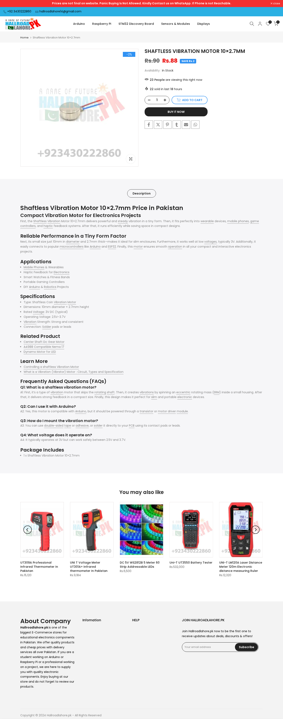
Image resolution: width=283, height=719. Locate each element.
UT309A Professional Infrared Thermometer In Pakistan (39, 566)
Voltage (38, 312)
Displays (203, 24)
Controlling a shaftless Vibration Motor (51, 367)
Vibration (53, 221)
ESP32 (112, 246)
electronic (184, 397)
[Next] (255, 530)
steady (123, 221)
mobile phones (238, 221)
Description (142, 193)
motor (138, 246)
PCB (131, 425)
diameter (73, 242)
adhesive (82, 425)
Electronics (61, 272)
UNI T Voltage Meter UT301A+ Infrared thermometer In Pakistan (89, 566)
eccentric (183, 392)
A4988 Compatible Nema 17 (44, 347)
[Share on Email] (186, 124)
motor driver (167, 411)
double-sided (53, 425)
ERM (216, 392)
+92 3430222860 (19, 11)
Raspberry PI (101, 24)
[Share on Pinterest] (167, 124)
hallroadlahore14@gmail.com (60, 11)
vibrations (147, 392)
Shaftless (40, 221)
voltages (210, 242)
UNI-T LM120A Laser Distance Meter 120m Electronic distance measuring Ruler (240, 566)
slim (154, 397)
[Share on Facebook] (149, 124)
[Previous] (27, 530)
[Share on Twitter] (158, 124)
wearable (207, 221)
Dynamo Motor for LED (40, 352)
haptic (48, 226)
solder (98, 425)
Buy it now (176, 112)
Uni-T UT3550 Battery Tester (190, 562)
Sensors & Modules (175, 24)
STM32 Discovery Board (136, 24)
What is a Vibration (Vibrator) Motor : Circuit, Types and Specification (73, 372)
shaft (111, 392)
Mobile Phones (34, 267)
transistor (146, 411)
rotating (100, 392)
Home (24, 37)
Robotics (50, 287)
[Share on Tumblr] (177, 124)
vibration (57, 392)
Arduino (79, 24)
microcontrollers (71, 246)
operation (175, 246)
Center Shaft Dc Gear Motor (44, 342)
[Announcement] (141, 3)
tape (67, 425)
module (182, 411)
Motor (72, 302)
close (8, 3)
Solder (46, 327)
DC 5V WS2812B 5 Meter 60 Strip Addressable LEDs (140, 564)
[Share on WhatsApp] (195, 124)
